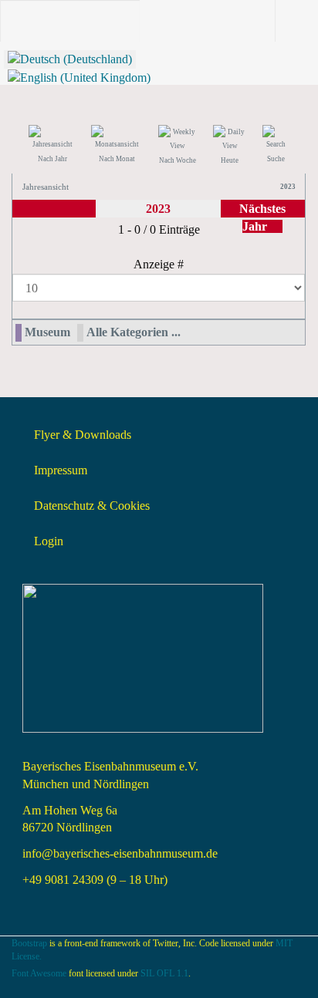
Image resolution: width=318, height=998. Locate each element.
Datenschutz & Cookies (92, 505)
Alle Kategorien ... (133, 332)
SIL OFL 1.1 (164, 973)
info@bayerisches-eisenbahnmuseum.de (120, 853)
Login (48, 541)
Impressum (60, 470)
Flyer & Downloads (82, 434)
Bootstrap (29, 943)
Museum (47, 332)
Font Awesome (39, 973)
